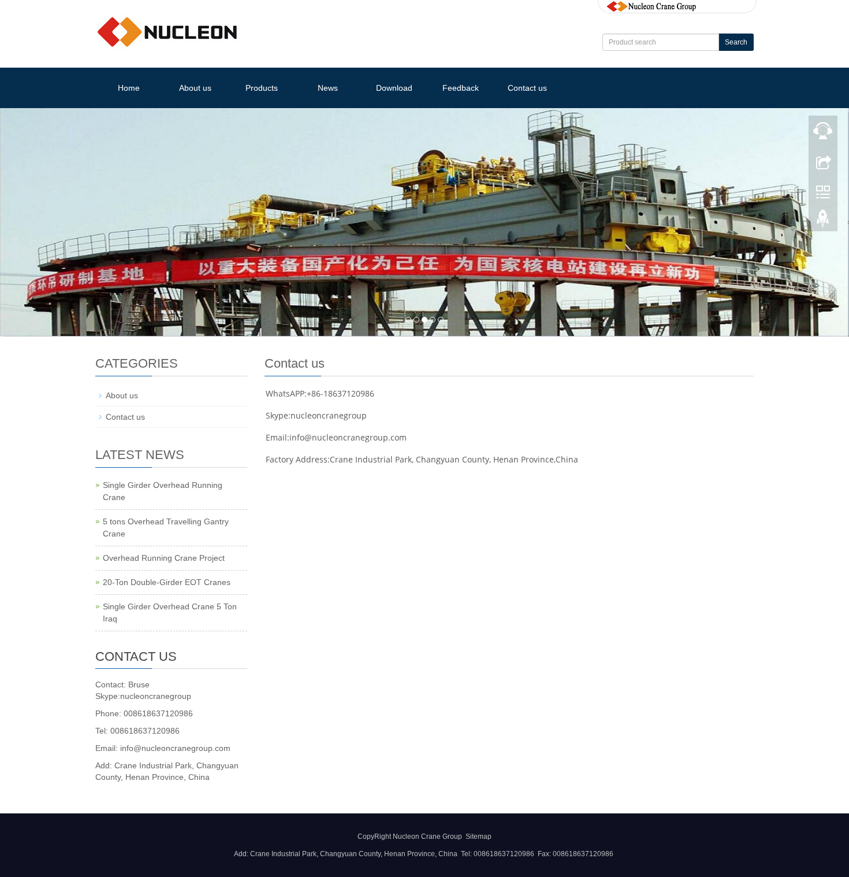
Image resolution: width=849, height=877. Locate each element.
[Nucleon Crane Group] (651, 6)
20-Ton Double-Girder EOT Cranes (166, 582)
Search (736, 42)
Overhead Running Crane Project (164, 558)
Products (261, 87)
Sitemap (478, 836)
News (328, 87)
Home (129, 87)
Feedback (460, 87)
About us (195, 87)
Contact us (527, 87)
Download (394, 87)
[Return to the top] (823, 221)
